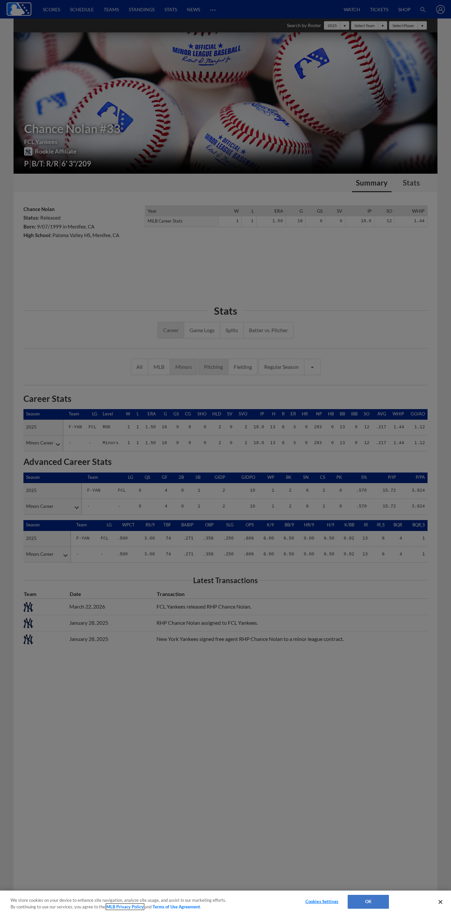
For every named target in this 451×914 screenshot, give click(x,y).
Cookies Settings (321, 901)
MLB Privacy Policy (125, 906)
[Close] (440, 902)
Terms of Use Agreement (176, 906)
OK (368, 901)
